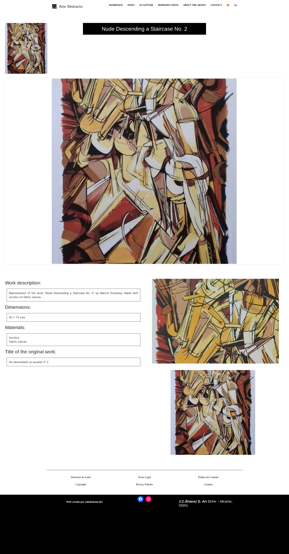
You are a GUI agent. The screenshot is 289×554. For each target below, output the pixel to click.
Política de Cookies (208, 477)
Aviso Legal (144, 477)
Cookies (208, 484)
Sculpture (146, 5)
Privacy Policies (144, 484)
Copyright (80, 484)
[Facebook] (140, 499)
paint (131, 5)
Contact (216, 5)
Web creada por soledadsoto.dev (84, 501)
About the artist (194, 5)
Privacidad (8, 539)
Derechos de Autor (81, 477)
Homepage (116, 5)
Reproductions (168, 5)
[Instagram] (149, 499)
